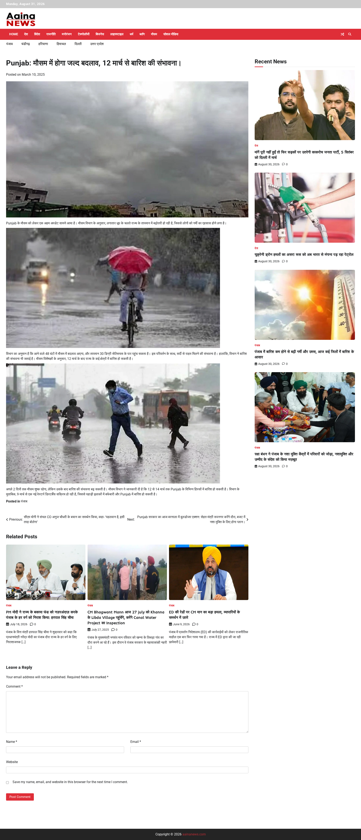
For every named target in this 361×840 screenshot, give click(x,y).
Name (11, 742)
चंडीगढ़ (25, 44)
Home (13, 34)
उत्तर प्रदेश (97, 44)
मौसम (154, 34)
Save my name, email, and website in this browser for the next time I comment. (70, 782)
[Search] (350, 34)
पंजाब (9, 44)
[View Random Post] (342, 34)
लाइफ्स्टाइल (116, 34)
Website (12, 762)
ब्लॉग (142, 34)
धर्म (131, 34)
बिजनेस (100, 34)
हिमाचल (61, 44)
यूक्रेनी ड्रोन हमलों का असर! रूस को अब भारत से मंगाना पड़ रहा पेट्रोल (304, 254)
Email (135, 742)
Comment (14, 686)
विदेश (37, 34)
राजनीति (51, 34)
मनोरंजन (67, 34)
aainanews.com (194, 834)
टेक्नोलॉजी (83, 34)
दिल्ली (78, 44)
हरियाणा (43, 44)
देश (26, 34)
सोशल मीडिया (170, 34)
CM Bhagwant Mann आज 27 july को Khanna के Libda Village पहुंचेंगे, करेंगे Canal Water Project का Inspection (126, 617)
